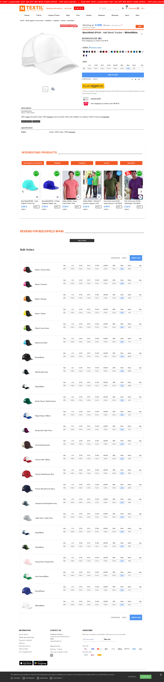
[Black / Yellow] (131, 52)
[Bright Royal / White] (87, 55)
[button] (123, 8)
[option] (50, 54)
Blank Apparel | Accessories (32, 163)
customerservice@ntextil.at (59, 636)
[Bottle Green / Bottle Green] (140, 52)
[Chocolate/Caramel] (137, 52)
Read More (111, 674)
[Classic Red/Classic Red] (106, 52)
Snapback (82, 163)
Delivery (22, 643)
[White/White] (109, 52)
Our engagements (25, 652)
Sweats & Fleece (54, 15)
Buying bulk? (96, 99)
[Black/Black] (84, 52)
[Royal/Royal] (134, 52)
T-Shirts (39, 15)
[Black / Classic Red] (103, 52)
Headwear (101, 15)
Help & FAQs (23, 649)
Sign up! (107, 639)
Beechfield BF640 (26, 111)
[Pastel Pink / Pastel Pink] (98, 52)
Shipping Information (54, 8)
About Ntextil (23, 634)
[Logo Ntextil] (32, 8)
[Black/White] (89, 52)
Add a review (82, 240)
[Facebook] (132, 79)
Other (137, 15)
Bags (68, 15)
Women (106, 163)
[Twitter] (135, 79)
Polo (78, 15)
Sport (127, 15)
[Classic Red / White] (129, 52)
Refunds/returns (24, 646)
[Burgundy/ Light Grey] (84, 55)
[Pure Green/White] (142, 52)
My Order (68, 8)
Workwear (115, 15)
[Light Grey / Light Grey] (126, 52)
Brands (27, 15)
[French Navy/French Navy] (87, 52)
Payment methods (25, 640)
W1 (100, 38)
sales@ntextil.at (55, 641)
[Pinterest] (139, 79)
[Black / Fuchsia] (115, 52)
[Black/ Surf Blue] (112, 52)
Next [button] (21, 56)
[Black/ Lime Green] (117, 52)
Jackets (88, 15)
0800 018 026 (55, 646)
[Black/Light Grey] (95, 52)
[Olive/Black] (101, 52)
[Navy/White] (123, 52)
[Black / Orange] (92, 52)
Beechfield (88, 32)
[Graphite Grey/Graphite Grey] (120, 52)
